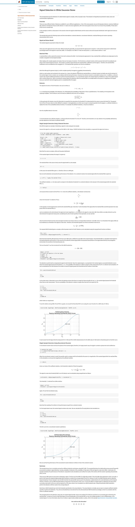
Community (39, 2)
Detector (19, 25)
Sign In (109, 2)
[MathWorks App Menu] (117, 2)
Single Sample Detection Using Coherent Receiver (26, 28)
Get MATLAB (101, 2)
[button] (113, 2)
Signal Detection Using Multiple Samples (107, 498)
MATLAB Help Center (28, 2)
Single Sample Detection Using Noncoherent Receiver (27, 31)
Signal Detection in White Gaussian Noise (26, 15)
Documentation (42, 5)
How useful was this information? (78, 501)
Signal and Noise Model (23, 21)
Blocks (65, 5)
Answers (82, 5)
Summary (20, 33)
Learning (46, 2)
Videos (76, 5)
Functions (58, 5)
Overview (19, 19)
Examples (51, 5)
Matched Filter (21, 23)
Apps (70, 5)
